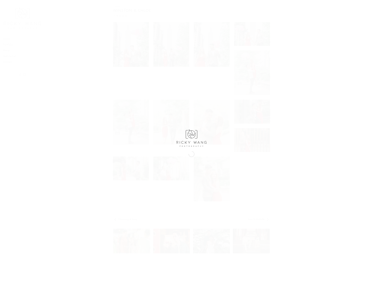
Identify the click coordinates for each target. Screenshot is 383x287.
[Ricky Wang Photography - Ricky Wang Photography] (191, 138)
